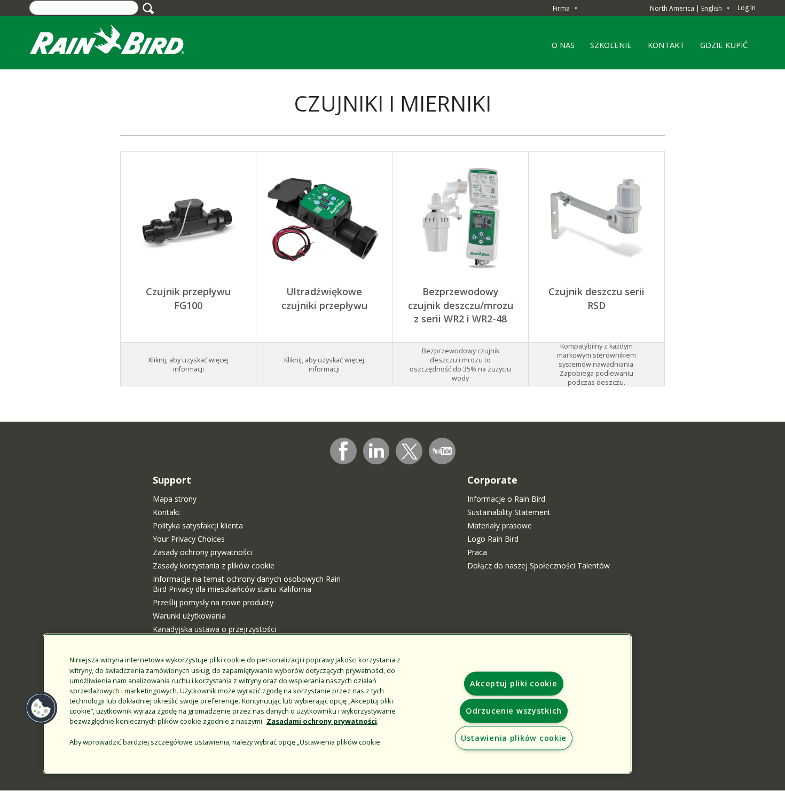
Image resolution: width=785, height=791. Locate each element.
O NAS (559, 48)
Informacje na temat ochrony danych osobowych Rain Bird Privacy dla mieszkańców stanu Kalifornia (247, 584)
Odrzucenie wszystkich (514, 711)
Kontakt (166, 512)
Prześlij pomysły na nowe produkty (213, 602)
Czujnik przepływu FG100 (188, 298)
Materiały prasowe (499, 525)
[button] (41, 708)
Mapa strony (175, 499)
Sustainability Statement (509, 512)
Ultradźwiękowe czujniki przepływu (324, 298)
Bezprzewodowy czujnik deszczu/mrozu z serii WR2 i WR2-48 (460, 305)
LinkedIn (376, 450)
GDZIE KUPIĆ (724, 44)
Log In (746, 7)
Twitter (410, 452)
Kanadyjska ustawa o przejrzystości (214, 629)
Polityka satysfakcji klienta (198, 525)
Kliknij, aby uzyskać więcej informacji (324, 364)
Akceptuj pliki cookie (513, 683)
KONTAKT (666, 44)
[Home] (117, 42)
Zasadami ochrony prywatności (321, 721)
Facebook (343, 451)
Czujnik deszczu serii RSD (596, 298)
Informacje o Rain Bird (506, 499)
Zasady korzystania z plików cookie (213, 565)
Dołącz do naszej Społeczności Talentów (538, 565)
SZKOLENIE (607, 48)
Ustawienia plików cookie (514, 738)
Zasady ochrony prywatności (202, 552)
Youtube (442, 451)
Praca (477, 552)
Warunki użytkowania (189, 616)
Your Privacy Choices (189, 539)
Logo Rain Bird (493, 539)
